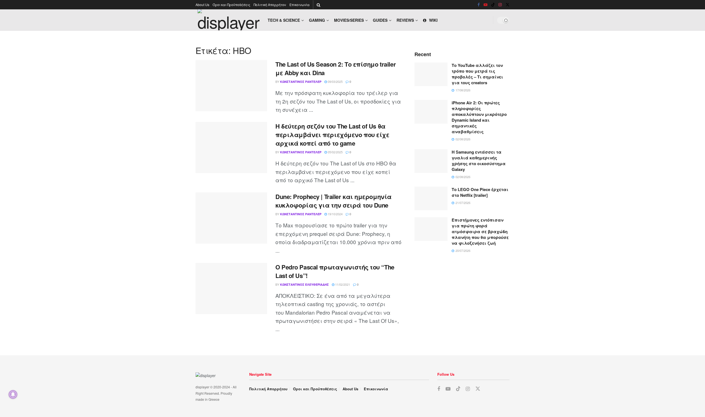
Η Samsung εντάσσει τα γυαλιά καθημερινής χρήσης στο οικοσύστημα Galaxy (479, 160)
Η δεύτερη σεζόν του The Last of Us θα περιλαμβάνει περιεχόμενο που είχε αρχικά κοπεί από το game (332, 135)
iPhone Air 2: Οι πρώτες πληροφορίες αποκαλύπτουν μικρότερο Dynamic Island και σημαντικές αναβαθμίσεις (479, 117)
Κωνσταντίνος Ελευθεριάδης (304, 284)
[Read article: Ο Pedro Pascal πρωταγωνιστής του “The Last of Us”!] (231, 288)
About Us (202, 4)
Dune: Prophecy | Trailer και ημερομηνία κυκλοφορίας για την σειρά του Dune (333, 200)
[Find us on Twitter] (507, 4)
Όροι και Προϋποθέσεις (231, 4)
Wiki (433, 20)
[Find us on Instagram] (500, 4)
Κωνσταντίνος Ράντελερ (300, 82)
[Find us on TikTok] (493, 4)
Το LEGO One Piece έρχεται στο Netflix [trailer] (480, 192)
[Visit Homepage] (228, 20)
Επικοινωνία (299, 4)
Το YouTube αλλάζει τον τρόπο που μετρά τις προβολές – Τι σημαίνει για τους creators (477, 74)
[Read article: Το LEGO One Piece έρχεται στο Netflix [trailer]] (431, 198)
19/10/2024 (335, 214)
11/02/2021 (342, 284)
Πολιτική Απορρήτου (270, 4)
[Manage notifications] (13, 394)
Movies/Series (349, 20)
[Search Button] (318, 4)
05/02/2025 (335, 152)
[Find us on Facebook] (479, 4)
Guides (380, 20)
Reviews (405, 20)
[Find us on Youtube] (485, 4)
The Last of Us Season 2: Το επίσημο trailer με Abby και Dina (335, 68)
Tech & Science (284, 20)
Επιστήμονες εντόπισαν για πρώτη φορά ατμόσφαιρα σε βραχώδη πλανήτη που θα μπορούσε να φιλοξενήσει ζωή (480, 231)
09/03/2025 (335, 81)
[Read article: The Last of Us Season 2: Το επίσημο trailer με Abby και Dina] (231, 85)
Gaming (317, 20)
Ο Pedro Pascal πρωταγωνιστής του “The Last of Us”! (334, 271)
